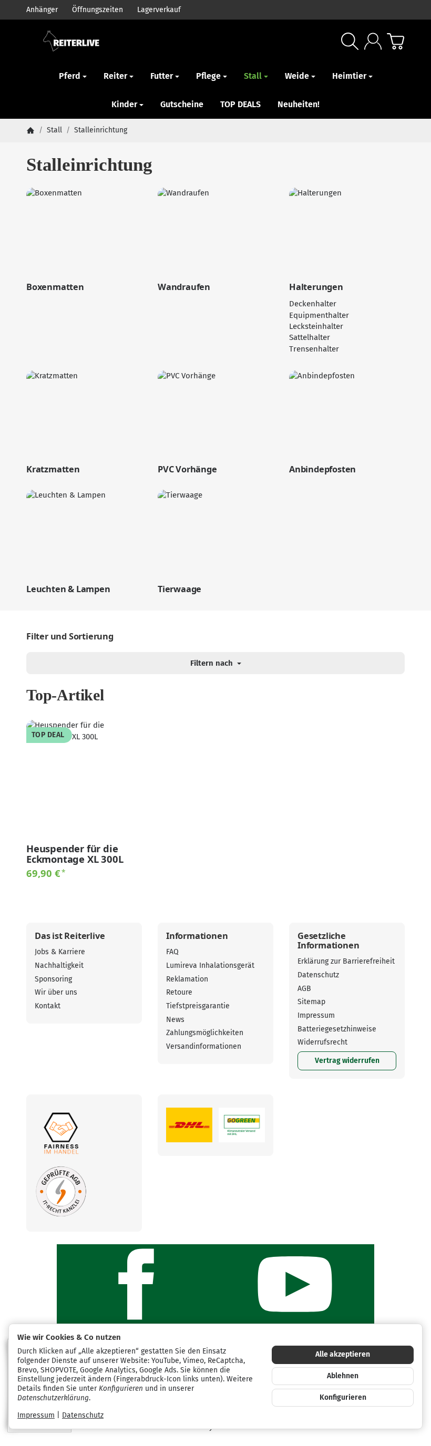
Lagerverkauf (159, 9)
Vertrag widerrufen (347, 1060)
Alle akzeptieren (342, 1354)
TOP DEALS (240, 104)
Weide (297, 76)
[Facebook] (136, 1284)
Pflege (208, 76)
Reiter (115, 76)
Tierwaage (179, 589)
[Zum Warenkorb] (395, 41)
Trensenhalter (314, 349)
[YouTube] (295, 1284)
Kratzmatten (53, 469)
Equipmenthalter (319, 315)
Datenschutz (83, 1415)
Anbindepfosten (322, 469)
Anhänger (42, 9)
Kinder (124, 104)
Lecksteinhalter (316, 326)
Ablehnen (342, 1375)
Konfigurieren (343, 1397)
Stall (253, 76)
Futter (161, 76)
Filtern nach (212, 663)
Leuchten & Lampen (68, 589)
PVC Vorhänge (187, 469)
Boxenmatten (55, 287)
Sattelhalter (309, 337)
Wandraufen (184, 287)
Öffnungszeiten (97, 9)
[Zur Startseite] (111, 41)
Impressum (36, 1415)
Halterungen (316, 287)
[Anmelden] (373, 41)
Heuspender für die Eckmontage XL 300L (74, 853)
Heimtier (349, 76)
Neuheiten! (299, 104)
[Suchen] (350, 41)
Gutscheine (181, 104)
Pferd (69, 76)
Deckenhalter (312, 303)
